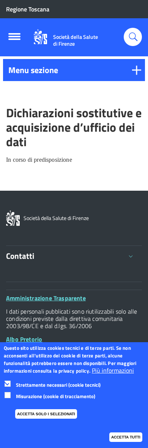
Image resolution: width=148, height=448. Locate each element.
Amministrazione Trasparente (46, 298)
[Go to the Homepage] (40, 37)
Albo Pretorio (24, 339)
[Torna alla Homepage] (13, 217)
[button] (74, 70)
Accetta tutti (125, 437)
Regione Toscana (27, 9)
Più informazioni (113, 370)
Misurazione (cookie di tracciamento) (55, 396)
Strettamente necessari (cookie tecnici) (58, 385)
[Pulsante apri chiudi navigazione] (14, 39)
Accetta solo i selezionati (46, 414)
